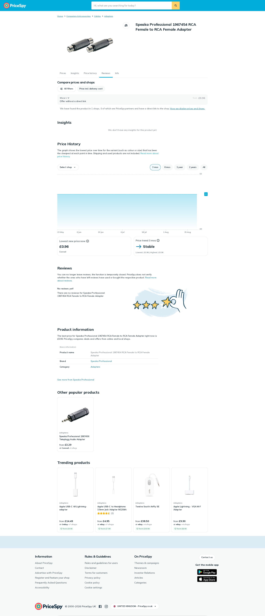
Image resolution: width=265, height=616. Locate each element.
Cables (97, 16)
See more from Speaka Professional (75, 379)
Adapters (108, 16)
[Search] (176, 6)
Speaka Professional (101, 361)
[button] (66, 89)
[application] (132, 203)
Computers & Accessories (78, 16)
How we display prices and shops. (187, 108)
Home (60, 16)
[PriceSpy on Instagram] (106, 606)
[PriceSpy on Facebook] (100, 606)
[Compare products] (126, 25)
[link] (75, 424)
